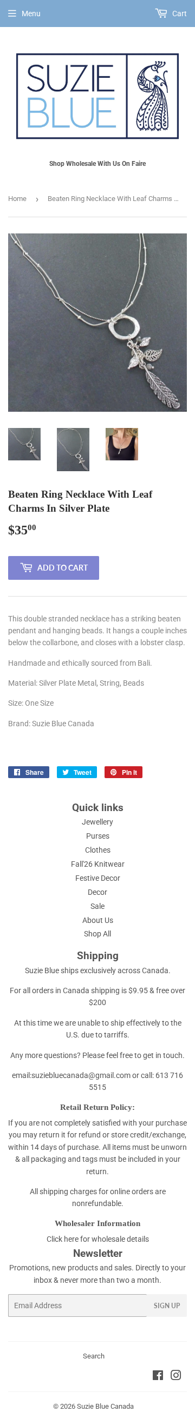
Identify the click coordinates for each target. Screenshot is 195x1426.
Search (94, 1356)
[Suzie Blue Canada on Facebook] (158, 1377)
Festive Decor (97, 878)
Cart (179, 13)
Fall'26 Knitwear (98, 864)
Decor (97, 892)
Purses (97, 836)
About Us (97, 920)
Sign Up (167, 1306)
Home (17, 199)
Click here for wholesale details (98, 1239)
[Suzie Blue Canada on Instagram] (176, 1377)
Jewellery (97, 822)
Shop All (97, 933)
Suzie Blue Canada (105, 1406)
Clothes (97, 850)
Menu (31, 13)
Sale (97, 906)
